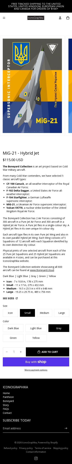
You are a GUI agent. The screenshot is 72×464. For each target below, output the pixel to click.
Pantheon (8, 397)
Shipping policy (60, 448)
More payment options (36, 370)
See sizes (9, 298)
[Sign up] (66, 428)
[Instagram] (36, 458)
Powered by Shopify (48, 442)
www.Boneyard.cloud (42, 270)
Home (6, 393)
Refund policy (10, 448)
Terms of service (43, 448)
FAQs (6, 408)
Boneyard (8, 401)
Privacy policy (26, 448)
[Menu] (4, 18)
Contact (7, 413)
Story (6, 405)
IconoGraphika (29, 442)
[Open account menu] (60, 18)
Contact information (36, 451)
